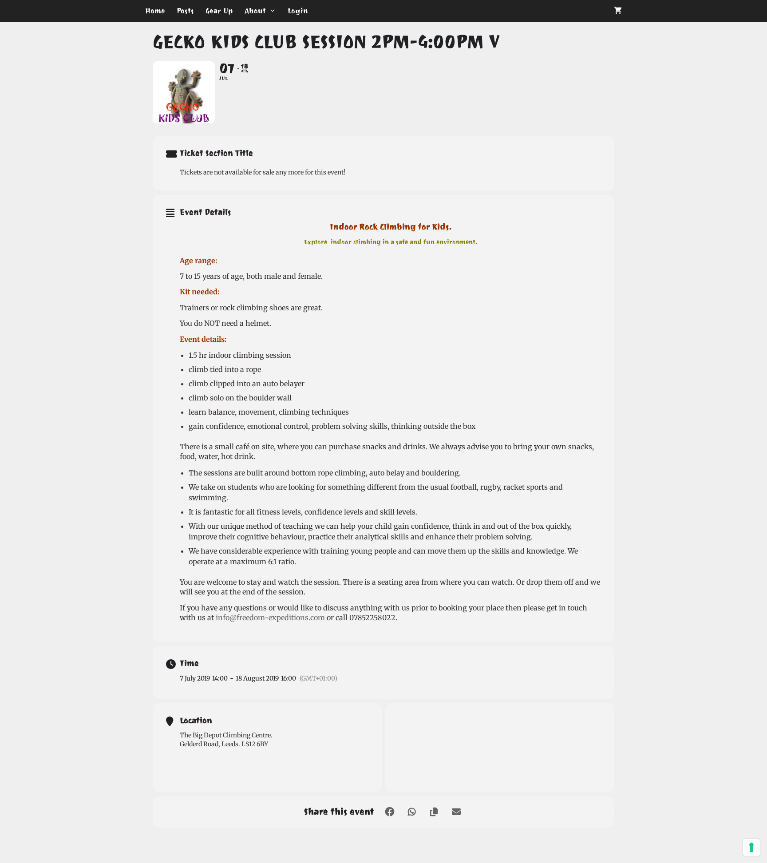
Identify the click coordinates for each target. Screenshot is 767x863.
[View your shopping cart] (618, 11)
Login (298, 11)
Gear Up (219, 11)
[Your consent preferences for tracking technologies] (751, 847)
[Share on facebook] (390, 812)
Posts (185, 11)
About (255, 11)
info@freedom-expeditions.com (270, 617)
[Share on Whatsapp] (412, 812)
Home (155, 11)
